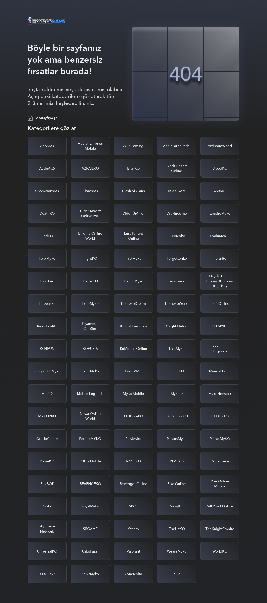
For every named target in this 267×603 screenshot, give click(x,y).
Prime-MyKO (220, 438)
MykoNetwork (219, 393)
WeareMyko (176, 551)
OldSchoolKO (177, 416)
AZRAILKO (90, 168)
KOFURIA (90, 348)
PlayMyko (133, 438)
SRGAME (90, 528)
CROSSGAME (177, 191)
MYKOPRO (47, 416)
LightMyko (90, 371)
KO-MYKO (220, 326)
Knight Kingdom (133, 326)
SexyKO (176, 506)
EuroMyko (177, 236)
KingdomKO (47, 326)
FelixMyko (47, 258)
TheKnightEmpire (219, 528)
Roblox (47, 506)
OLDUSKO (220, 416)
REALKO (177, 461)
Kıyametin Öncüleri (90, 326)
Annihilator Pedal (176, 146)
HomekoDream (133, 303)
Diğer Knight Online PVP (90, 213)
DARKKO (220, 191)
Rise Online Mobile (220, 484)
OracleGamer (47, 438)
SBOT (133, 506)
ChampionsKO (47, 191)
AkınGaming (133, 146)
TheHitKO (177, 528)
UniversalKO (47, 551)
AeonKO (47, 146)
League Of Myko (47, 371)
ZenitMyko (90, 574)
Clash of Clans (133, 191)
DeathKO (47, 213)
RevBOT (47, 483)
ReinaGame (219, 461)
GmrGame (176, 281)
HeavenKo (47, 303)
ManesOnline (220, 371)
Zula (176, 574)
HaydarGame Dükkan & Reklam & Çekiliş (220, 281)
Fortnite (220, 258)
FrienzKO (90, 281)
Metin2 (47, 393)
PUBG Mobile (90, 461)
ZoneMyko (133, 574)
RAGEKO (133, 461)
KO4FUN (47, 348)
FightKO (90, 258)
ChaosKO (90, 191)
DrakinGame (176, 213)
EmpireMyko (220, 213)
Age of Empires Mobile (90, 146)
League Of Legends (219, 349)
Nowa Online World (90, 416)
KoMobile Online (133, 348)
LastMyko (177, 348)
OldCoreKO (133, 416)
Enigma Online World (90, 236)
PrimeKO (47, 461)
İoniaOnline (219, 303)
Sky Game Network (47, 529)
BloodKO (220, 168)
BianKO (133, 168)
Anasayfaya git (46, 118)
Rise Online (177, 483)
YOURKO (47, 574)
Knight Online (176, 326)
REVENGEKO (90, 483)
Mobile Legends (90, 393)
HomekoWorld (177, 303)
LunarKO (177, 371)
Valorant (133, 551)
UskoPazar (90, 551)
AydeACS (47, 168)
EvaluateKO (219, 236)
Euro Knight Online (133, 236)
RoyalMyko (90, 506)
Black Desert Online (176, 168)
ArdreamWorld (220, 146)
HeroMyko (90, 303)
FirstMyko (133, 258)
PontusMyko (177, 438)
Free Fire (47, 281)
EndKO (47, 236)
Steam (133, 528)
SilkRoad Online (220, 506)
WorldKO (219, 551)
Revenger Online (133, 483)
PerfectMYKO (90, 438)
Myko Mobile (133, 393)
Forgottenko (177, 258)
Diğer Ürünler (133, 213)
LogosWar (133, 371)
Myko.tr (177, 393)
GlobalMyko (133, 281)
